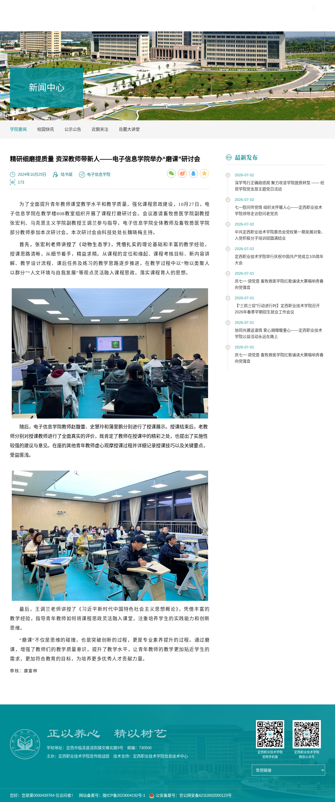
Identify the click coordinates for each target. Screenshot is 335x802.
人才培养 (188, 19)
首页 (128, 19)
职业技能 (274, 19)
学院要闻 (18, 129)
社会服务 (296, 19)
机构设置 (167, 19)
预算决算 (317, 19)
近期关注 (100, 129)
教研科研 (231, 19)
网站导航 (300, 7)
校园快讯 (45, 129)
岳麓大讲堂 (129, 129)
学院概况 (145, 19)
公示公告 (72, 129)
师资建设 (210, 19)
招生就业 (253, 19)
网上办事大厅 (270, 7)
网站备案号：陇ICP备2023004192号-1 (112, 795)
